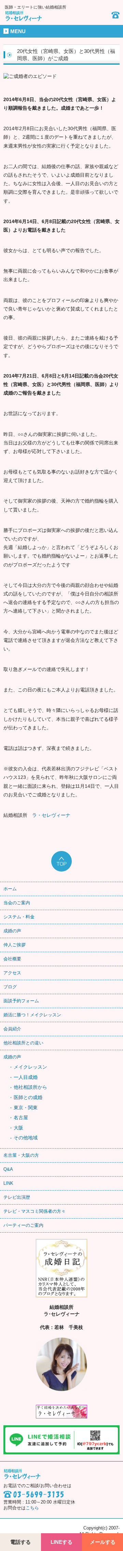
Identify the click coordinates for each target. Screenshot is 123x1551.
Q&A (8, 1169)
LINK (8, 1183)
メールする (102, 1542)
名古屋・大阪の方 (21, 1155)
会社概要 (12, 958)
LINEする (61, 1542)
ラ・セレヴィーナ (51, 815)
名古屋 (21, 1117)
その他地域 (26, 1137)
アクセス (12, 972)
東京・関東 (26, 1107)
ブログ (10, 986)
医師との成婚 (28, 1097)
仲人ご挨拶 (14, 944)
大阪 (18, 1127)
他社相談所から (30, 1087)
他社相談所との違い (23, 1042)
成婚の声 (12, 930)
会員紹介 (12, 1028)
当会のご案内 (16, 902)
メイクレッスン (30, 1067)
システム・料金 (19, 916)
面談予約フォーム (21, 1000)
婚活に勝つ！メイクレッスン (32, 1014)
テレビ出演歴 (16, 1197)
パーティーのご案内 (23, 1225)
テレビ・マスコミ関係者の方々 (34, 1211)
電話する (20, 1542)
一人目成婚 (26, 1077)
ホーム (10, 888)
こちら (32, 1508)
